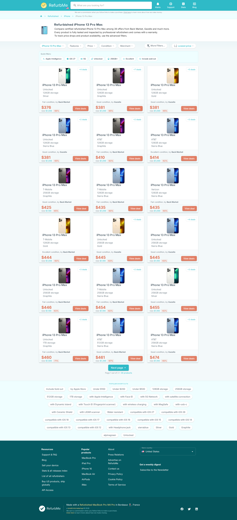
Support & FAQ (49, 454)
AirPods (86, 479)
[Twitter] (189, 508)
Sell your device (50, 465)
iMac (84, 484)
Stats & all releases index (54, 470)
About (111, 449)
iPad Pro (86, 463)
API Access (47, 490)
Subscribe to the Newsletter (154, 469)
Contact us (113, 468)
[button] (53, 45)
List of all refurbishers (53, 476)
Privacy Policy (115, 474)
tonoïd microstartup (75, 508)
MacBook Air (88, 474)
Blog (44, 460)
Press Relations (116, 454)
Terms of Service (117, 484)
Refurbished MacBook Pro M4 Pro (98, 504)
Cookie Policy (115, 479)
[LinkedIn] (196, 508)
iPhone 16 (87, 468)
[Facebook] (182, 508)
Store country (147, 448)
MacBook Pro (89, 458)
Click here (127, 12)
